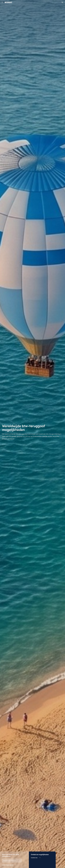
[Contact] (62, 2)
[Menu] (2, 2)
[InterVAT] (9, 2)
